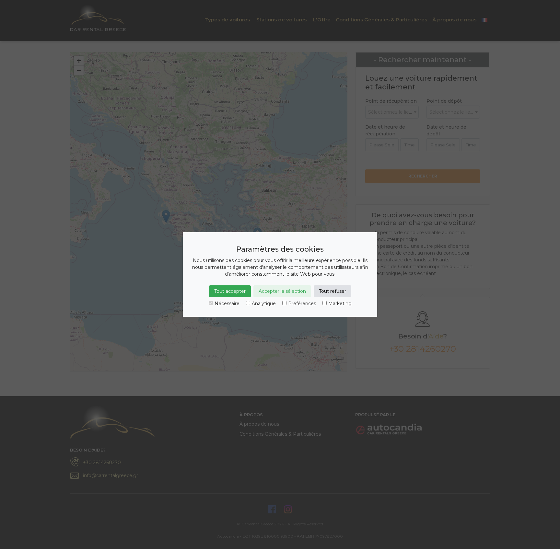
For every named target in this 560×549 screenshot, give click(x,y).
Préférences (302, 303)
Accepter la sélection (282, 291)
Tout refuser (332, 291)
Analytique (264, 303)
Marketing (340, 303)
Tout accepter (230, 291)
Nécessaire (227, 303)
